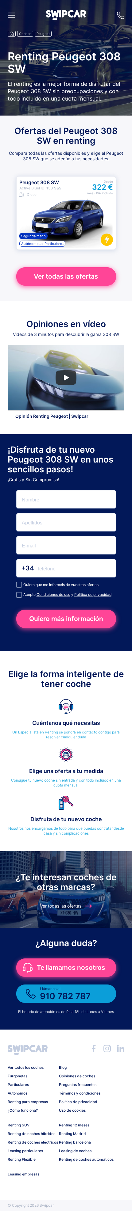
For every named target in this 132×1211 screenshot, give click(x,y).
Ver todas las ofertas (66, 276)
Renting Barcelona (75, 1142)
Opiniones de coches (77, 1076)
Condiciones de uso (53, 594)
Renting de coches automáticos (82, 1159)
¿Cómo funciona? (23, 1110)
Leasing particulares (25, 1150)
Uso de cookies (72, 1110)
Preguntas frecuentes (77, 1084)
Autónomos (17, 1093)
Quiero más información (66, 619)
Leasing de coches (75, 1150)
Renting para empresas (28, 1101)
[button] (66, 18)
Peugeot (43, 34)
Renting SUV (18, 1125)
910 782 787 (120, 15)
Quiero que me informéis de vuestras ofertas (61, 584)
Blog (63, 1067)
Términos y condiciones (79, 1093)
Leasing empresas (23, 1174)
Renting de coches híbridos (31, 1133)
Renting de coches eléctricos (31, 1142)
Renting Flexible (22, 1159)
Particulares (18, 1084)
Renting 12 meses (74, 1125)
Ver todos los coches (26, 1067)
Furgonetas (17, 1076)
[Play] (66, 377)
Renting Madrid (72, 1133)
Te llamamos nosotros (71, 967)
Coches (25, 34)
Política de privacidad (92, 594)
